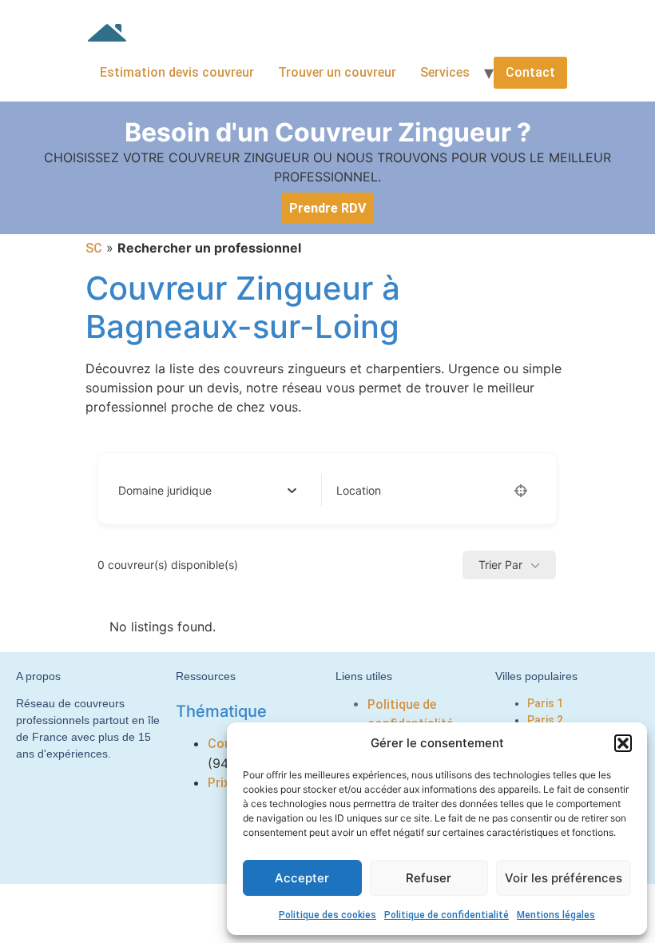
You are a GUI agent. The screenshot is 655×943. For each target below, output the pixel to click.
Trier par (500, 564)
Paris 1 (545, 703)
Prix (219, 782)
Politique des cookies (327, 915)
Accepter (302, 877)
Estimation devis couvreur (177, 72)
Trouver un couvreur (337, 72)
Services (445, 72)
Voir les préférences (563, 877)
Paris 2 (545, 720)
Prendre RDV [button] (327, 208)
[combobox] (207, 491)
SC (93, 248)
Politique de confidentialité (446, 915)
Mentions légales (556, 915)
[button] (623, 743)
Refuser (428, 877)
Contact (530, 72)
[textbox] (165, 491)
